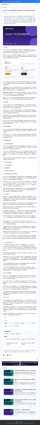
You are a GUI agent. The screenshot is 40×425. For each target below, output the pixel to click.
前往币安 (8, 73)
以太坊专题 (12, 333)
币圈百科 (12, 12)
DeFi (21, 52)
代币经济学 (6, 297)
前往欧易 (24, 73)
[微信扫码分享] (4, 359)
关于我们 (17, 421)
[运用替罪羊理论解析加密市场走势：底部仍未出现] (9, 373)
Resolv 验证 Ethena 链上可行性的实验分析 (28, 340)
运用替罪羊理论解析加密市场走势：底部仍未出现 (25, 370)
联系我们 (21, 421)
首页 (2, 7)
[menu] (37, 4)
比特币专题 (7, 333)
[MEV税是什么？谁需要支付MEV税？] (9, 412)
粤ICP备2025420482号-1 (22, 423)
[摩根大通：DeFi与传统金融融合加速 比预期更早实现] (9, 382)
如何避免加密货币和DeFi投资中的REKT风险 (12, 344)
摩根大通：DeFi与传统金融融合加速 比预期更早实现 (24, 380)
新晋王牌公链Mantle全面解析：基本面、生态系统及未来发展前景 (25, 400)
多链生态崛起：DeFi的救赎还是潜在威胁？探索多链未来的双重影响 (25, 390)
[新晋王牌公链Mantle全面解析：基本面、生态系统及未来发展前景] (9, 402)
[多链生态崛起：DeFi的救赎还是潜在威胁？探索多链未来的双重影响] (9, 392)
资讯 (5, 379)
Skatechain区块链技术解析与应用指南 (13, 339)
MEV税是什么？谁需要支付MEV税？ (22, 409)
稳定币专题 (18, 333)
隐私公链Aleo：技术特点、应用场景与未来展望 (28, 344)
